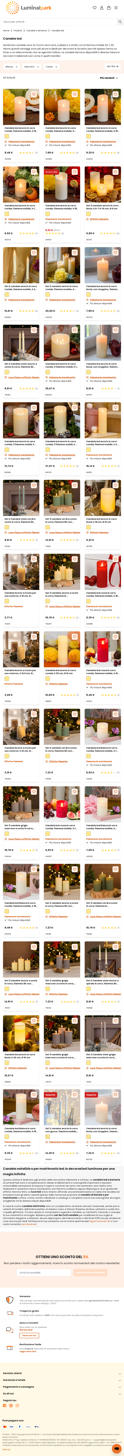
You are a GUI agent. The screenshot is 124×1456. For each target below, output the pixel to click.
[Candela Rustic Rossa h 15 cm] (103, 649)
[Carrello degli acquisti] (109, 8)
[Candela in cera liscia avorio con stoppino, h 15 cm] (103, 343)
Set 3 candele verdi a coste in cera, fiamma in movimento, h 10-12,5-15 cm (102, 904)
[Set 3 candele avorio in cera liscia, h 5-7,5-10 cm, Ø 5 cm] (103, 184)
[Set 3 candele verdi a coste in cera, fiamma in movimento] (103, 882)
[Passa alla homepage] (28, 7)
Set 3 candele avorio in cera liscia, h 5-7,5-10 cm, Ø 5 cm (102, 207)
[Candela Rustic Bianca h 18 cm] (21, 1107)
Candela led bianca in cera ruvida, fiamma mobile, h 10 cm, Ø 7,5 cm (102, 749)
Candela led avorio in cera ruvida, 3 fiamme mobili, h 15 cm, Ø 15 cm (61, 365)
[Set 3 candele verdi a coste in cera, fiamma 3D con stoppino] (62, 498)
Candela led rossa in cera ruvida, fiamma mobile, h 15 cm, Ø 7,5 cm (102, 672)
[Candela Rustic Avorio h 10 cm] (21, 184)
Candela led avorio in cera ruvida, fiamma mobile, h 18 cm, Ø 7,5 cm (102, 130)
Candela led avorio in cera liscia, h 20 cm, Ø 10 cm (20, 1056)
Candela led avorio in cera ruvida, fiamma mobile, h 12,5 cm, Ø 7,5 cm (60, 130)
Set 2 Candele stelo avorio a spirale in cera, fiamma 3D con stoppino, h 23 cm (102, 982)
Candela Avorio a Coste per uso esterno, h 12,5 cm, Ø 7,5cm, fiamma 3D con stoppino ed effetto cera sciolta (20, 672)
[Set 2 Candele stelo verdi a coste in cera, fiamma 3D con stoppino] (21, 498)
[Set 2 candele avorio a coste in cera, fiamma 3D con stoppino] (62, 882)
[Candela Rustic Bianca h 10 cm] (103, 727)
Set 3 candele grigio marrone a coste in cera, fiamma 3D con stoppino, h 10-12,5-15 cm (60, 1056)
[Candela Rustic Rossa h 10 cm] (62, 804)
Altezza (9, 66)
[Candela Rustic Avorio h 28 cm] (103, 420)
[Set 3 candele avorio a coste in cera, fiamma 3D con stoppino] (21, 959)
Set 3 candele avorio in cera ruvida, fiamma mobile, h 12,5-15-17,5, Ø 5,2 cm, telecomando (61, 288)
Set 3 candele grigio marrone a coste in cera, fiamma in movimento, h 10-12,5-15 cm (21, 827)
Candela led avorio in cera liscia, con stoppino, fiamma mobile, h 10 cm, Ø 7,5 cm (102, 1130)
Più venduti (107, 78)
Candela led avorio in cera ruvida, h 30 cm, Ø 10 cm (60, 672)
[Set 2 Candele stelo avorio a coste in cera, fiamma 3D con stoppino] (21, 343)
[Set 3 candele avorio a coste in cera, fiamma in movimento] (62, 572)
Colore (49, 66)
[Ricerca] (120, 21)
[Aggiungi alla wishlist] (34, 94)
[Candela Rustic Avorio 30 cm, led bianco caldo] (62, 649)
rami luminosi (28, 1224)
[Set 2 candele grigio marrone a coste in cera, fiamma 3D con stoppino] (62, 959)
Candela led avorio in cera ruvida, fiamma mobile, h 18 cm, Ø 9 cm (61, 207)
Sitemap (6, 1449)
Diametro (29, 66)
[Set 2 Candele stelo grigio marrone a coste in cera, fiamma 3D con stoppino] (103, 1033)
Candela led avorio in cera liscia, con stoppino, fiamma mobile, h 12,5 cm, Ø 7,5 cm (102, 288)
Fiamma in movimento (21, 141)
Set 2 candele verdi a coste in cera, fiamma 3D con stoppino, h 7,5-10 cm (61, 749)
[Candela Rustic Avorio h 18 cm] (103, 107)
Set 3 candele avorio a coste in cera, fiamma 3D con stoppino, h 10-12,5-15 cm (21, 982)
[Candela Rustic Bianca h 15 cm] (21, 882)
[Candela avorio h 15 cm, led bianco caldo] (103, 498)
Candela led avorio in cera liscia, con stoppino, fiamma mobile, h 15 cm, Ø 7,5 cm (102, 365)
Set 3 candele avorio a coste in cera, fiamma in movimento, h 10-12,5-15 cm (61, 594)
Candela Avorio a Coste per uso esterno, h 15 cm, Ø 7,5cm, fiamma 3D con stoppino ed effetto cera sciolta (20, 594)
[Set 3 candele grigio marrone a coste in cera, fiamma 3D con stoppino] (62, 1033)
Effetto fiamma (99, 219)
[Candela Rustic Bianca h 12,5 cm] (103, 804)
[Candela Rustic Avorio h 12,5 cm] (62, 107)
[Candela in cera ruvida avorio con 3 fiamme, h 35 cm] (62, 420)
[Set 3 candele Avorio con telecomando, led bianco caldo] (62, 265)
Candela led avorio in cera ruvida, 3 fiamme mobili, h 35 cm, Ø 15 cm (61, 443)
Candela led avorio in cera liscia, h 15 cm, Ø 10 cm (101, 520)
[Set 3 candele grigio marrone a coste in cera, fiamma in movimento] (21, 804)
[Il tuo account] (102, 8)
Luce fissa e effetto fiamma (24, 377)
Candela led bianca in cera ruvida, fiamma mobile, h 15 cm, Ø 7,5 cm (20, 904)
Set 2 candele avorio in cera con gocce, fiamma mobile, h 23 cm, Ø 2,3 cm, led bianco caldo (61, 1130)
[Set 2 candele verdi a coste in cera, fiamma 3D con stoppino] (62, 727)
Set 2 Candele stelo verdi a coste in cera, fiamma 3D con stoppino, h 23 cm (20, 520)
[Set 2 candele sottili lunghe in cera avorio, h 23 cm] (21, 265)
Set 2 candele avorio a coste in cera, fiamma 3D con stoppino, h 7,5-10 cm (61, 904)
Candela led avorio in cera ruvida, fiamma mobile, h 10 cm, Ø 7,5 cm (20, 207)
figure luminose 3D (100, 1221)
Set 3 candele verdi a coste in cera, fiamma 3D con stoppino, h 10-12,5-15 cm (61, 520)
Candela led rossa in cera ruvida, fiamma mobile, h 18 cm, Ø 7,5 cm (102, 594)
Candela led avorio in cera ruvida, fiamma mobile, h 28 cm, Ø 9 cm (102, 443)
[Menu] (116, 8)
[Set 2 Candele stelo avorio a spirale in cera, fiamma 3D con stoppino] (103, 959)
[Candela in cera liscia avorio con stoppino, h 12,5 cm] (103, 265)
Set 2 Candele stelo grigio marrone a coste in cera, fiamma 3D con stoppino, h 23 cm (101, 1056)
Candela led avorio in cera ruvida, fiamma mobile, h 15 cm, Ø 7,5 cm (20, 130)
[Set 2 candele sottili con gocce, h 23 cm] (62, 1107)
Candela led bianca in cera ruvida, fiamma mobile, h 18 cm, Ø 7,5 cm (20, 1130)
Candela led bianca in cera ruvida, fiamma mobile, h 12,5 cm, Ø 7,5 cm (101, 827)
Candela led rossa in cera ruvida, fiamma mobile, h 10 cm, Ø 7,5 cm (61, 827)
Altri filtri (111, 66)
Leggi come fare (28, 1351)
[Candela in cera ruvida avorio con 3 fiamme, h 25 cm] (21, 420)
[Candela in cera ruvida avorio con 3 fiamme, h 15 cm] (62, 343)
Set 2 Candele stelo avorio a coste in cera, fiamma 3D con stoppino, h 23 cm (21, 365)
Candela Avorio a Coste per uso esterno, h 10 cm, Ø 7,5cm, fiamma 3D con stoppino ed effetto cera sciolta (20, 749)
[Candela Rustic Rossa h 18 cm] (103, 572)
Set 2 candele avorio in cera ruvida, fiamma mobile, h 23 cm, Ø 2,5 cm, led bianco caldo (21, 288)
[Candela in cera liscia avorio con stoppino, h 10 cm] (103, 1107)
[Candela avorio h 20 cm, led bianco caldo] (21, 1033)
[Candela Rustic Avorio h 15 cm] (21, 107)
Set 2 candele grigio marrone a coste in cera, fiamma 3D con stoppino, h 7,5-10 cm (60, 982)
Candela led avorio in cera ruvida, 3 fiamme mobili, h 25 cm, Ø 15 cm (21, 443)
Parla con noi (29, 1335)
